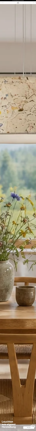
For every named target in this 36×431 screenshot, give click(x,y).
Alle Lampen (29, 427)
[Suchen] (3, 3)
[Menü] (1, 3)
